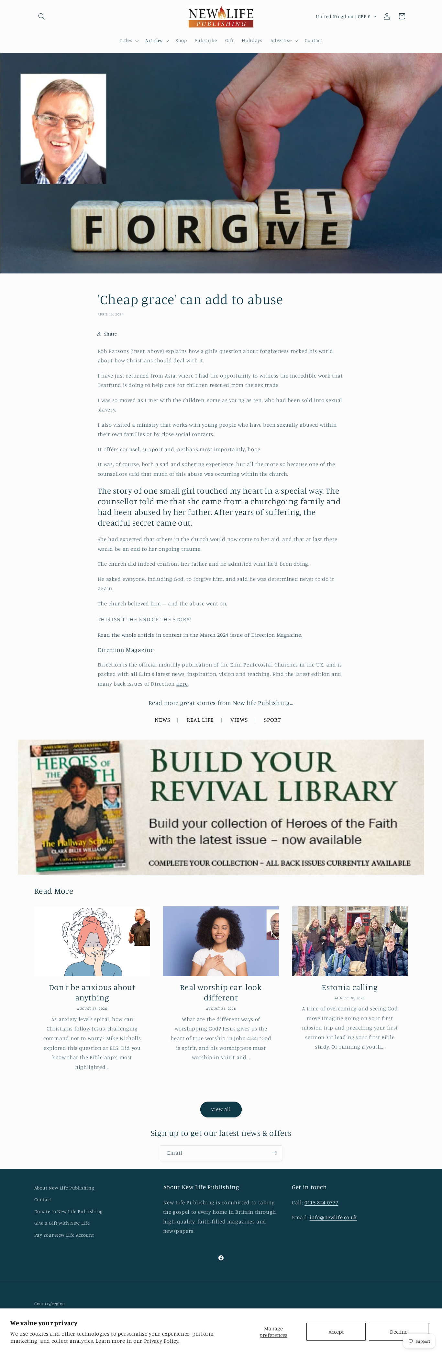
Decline (398, 1331)
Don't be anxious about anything (92, 992)
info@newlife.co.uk (333, 1217)
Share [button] (110, 333)
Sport (272, 719)
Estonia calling (350, 987)
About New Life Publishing (64, 1187)
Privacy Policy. (161, 1341)
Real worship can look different (221, 992)
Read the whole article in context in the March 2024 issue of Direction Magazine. (200, 635)
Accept (336, 1331)
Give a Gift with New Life (62, 1223)
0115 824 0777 (321, 1202)
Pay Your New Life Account (64, 1235)
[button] (41, 16)
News (162, 719)
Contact (42, 1199)
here (182, 683)
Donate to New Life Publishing (68, 1211)
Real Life (200, 719)
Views (239, 719)
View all (221, 1109)
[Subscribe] (274, 1153)
